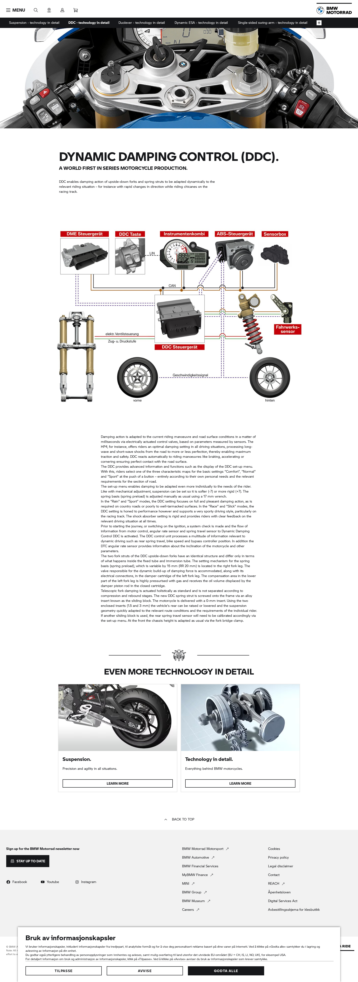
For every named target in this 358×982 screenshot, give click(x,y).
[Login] (62, 9)
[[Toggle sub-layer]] (319, 22)
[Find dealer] (49, 9)
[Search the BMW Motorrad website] (35, 9)
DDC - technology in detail (88, 22)
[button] (15, 10)
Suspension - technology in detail (34, 22)
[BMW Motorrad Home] (334, 10)
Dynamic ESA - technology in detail (201, 22)
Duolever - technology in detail (142, 22)
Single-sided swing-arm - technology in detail (272, 22)
